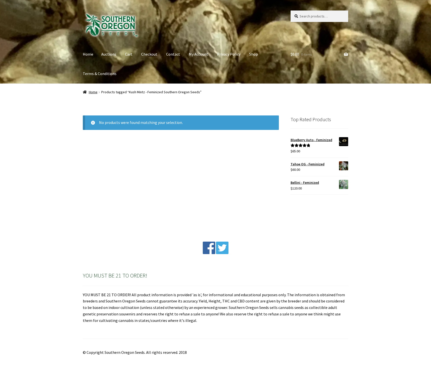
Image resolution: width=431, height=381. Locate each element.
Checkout (149, 54)
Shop (253, 54)
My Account (198, 54)
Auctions (108, 54)
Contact (173, 54)
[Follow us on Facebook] (209, 252)
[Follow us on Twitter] (222, 252)
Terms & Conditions (99, 73)
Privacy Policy (228, 54)
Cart (128, 54)
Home (88, 54)
